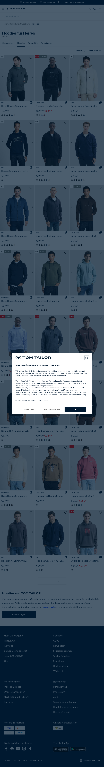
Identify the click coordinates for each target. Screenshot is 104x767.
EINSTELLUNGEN (52, 409)
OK (75, 409)
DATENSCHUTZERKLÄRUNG (25, 401)
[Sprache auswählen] (87, 358)
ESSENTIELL (29, 409)
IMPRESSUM (43, 401)
